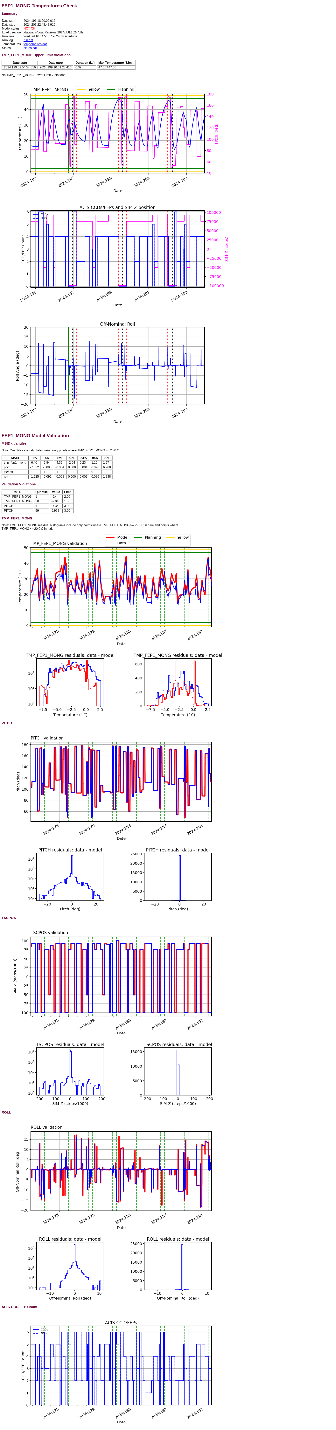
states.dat (30, 48)
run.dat (28, 40)
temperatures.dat (35, 44)
